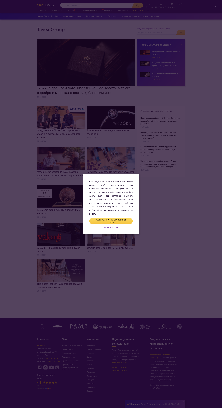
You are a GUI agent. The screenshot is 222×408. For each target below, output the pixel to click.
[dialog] (111, 204)
